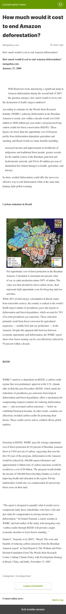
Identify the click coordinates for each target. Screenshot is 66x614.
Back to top (57, 600)
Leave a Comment (33, 586)
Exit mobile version (33, 609)
